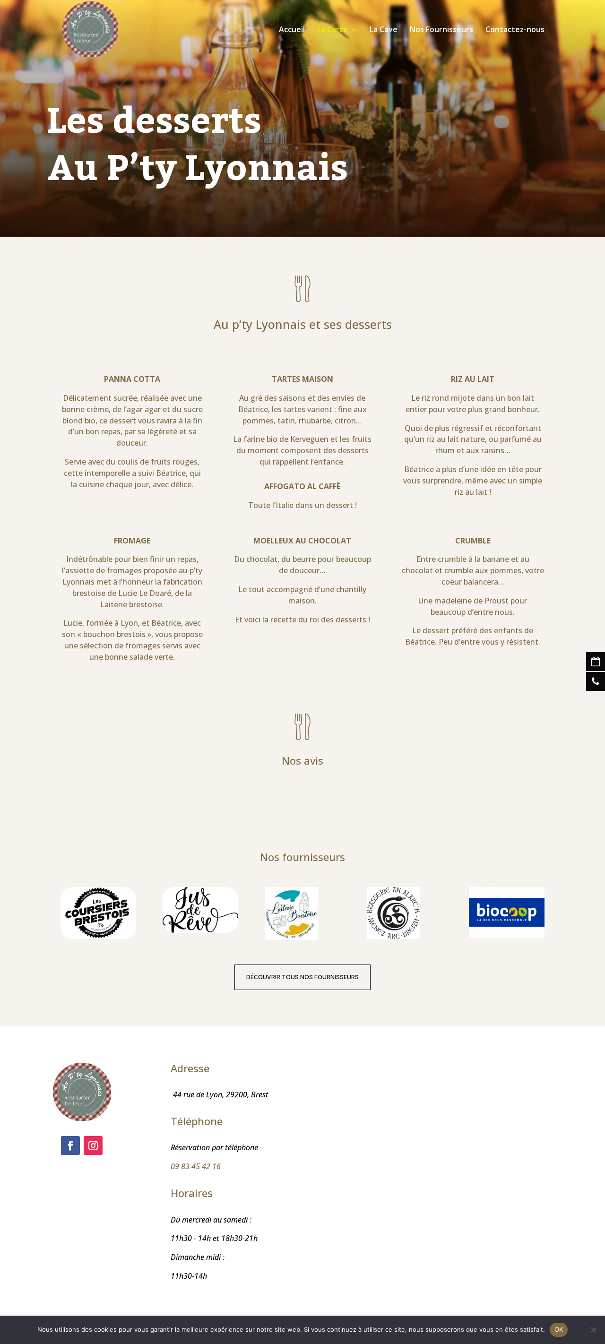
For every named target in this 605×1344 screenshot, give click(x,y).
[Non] (593, 1330)
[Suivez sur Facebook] (70, 1145)
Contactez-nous (514, 30)
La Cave (384, 30)
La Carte (332, 30)
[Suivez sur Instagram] (93, 1145)
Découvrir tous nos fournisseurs (302, 977)
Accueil (292, 30)
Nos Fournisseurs (441, 30)
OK (558, 1329)
